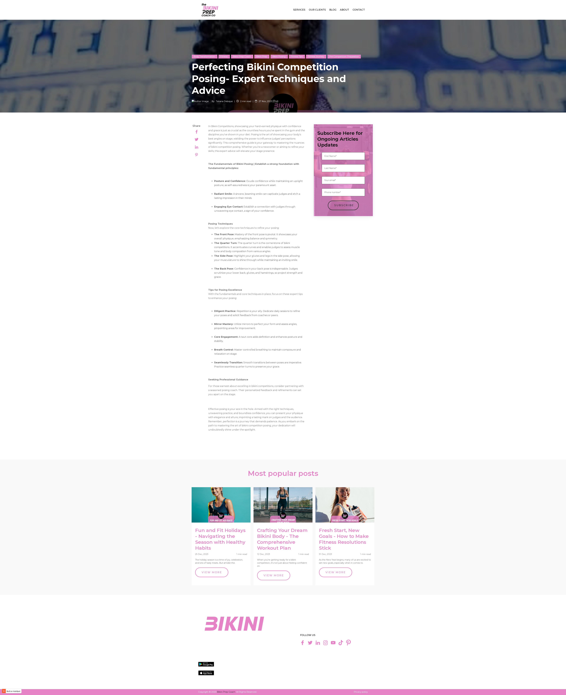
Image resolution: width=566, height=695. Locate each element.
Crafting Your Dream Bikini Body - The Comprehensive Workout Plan (282, 539)
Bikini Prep (262, 56)
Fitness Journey (316, 56)
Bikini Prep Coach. (226, 692)
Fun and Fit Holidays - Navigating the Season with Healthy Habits (220, 539)
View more (212, 572)
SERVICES (299, 9)
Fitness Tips (297, 56)
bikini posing (279, 56)
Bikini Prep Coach (242, 56)
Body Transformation (205, 56)
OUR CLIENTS (317, 9)
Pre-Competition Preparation (344, 56)
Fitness (224, 56)
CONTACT (359, 9)
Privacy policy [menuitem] (361, 692)
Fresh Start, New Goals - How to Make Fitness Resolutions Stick (344, 539)
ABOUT (344, 9)
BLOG (332, 9)
